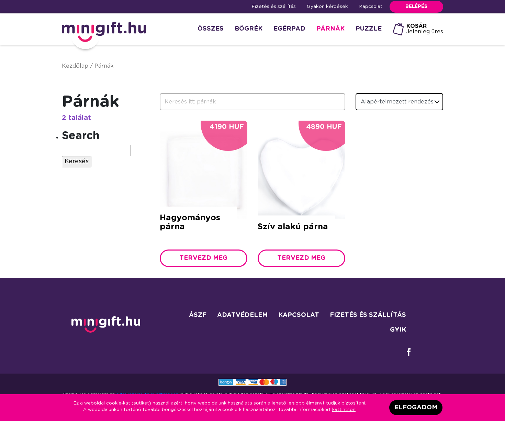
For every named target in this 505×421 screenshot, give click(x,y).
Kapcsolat (370, 6)
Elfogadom (415, 408)
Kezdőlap (75, 66)
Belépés (416, 6)
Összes (211, 29)
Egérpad (289, 29)
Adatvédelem (242, 315)
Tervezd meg (203, 258)
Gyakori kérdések (327, 6)
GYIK (398, 330)
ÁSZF (197, 315)
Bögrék (248, 29)
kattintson (344, 410)
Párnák (330, 29)
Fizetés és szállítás (273, 6)
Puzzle (369, 29)
